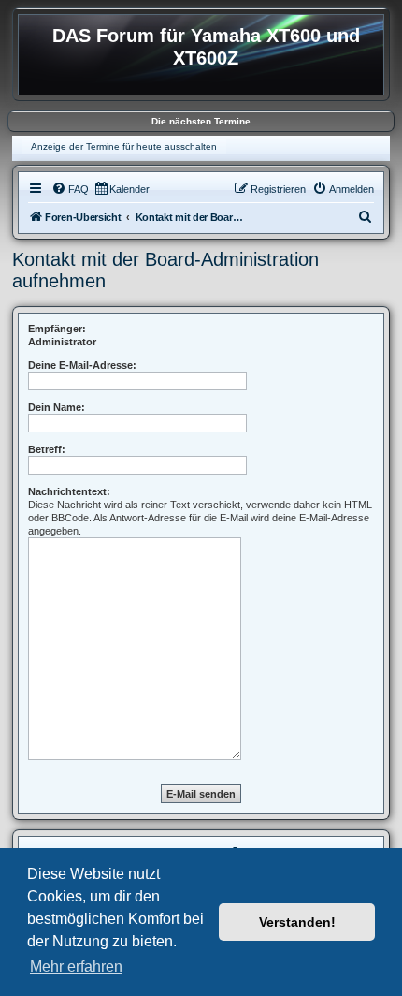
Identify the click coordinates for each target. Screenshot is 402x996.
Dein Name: (56, 407)
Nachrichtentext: (69, 491)
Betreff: (46, 449)
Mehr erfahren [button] (76, 966)
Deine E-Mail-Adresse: (82, 365)
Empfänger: (57, 328)
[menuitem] (70, 189)
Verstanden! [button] (297, 922)
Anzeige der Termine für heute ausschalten (124, 146)
